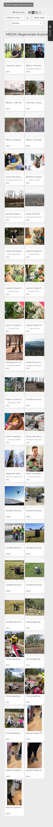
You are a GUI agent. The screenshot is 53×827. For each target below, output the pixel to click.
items (50, 30)
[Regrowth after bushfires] (14, 459)
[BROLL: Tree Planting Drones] (14, 88)
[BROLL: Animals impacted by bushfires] (34, 125)
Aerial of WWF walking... (38, 214)
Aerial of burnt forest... (36, 362)
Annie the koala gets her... (18, 177)
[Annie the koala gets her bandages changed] (14, 162)
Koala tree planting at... (17, 251)
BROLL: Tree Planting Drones (20, 102)
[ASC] (27, 18)
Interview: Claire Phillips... (38, 102)
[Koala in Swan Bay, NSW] (14, 384)
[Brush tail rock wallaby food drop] (34, 421)
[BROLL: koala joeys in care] (14, 125)
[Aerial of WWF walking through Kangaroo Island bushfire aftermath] (34, 199)
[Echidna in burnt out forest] (34, 384)
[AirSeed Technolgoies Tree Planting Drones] (14, 496)
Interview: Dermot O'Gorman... (20, 65)
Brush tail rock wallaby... (37, 436)
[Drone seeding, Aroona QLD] (34, 607)
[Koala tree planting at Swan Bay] (14, 236)
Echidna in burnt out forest (39, 399)
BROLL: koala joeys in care (18, 139)
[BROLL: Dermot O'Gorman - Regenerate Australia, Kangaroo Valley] (34, 51)
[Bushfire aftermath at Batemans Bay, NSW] (14, 199)
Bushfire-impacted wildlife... (39, 177)
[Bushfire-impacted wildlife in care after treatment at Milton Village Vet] (34, 162)
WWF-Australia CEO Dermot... (20, 436)
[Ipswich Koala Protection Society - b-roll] (34, 718)
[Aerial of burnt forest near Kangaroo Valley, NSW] (34, 347)
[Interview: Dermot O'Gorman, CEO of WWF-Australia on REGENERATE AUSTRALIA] (14, 51)
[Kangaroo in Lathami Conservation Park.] (14, 347)
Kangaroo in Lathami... (17, 362)
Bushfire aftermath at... (17, 214)
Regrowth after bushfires (18, 473)
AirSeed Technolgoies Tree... (19, 510)
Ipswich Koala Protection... (38, 251)
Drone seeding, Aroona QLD (19, 659)
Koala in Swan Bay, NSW (18, 399)
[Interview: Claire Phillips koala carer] (34, 88)
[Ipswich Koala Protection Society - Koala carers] (34, 236)
